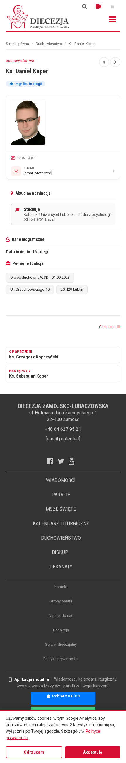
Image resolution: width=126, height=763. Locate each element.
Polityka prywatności (60, 659)
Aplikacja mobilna (31, 679)
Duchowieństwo (49, 44)
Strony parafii (61, 601)
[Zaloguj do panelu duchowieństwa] (112, 6)
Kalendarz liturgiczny (61, 523)
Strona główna (17, 44)
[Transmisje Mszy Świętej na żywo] (98, 6)
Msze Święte (61, 509)
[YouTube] (74, 461)
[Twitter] (63, 461)
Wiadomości (61, 480)
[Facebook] (52, 461)
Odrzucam (34, 752)
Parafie (61, 494)
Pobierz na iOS (65, 696)
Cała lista (107, 327)
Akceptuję (92, 752)
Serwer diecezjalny (61, 644)
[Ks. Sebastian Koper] (115, 62)
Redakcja (61, 630)
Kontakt (60, 587)
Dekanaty (61, 567)
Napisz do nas (61, 615)
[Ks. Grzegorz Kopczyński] (104, 62)
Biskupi (61, 552)
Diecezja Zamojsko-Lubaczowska (38, 16)
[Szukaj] (84, 6)
